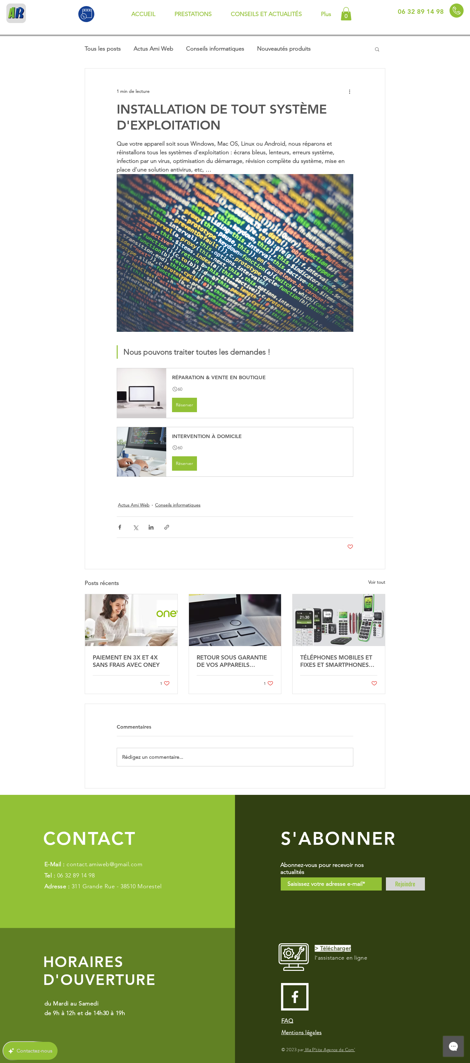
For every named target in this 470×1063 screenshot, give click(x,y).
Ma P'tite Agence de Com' (329, 1049)
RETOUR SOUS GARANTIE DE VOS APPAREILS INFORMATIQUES (232, 661)
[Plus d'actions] (349, 91)
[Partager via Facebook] (120, 527)
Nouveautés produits (284, 48)
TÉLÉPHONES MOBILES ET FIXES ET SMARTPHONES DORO (336, 661)
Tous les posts (103, 48)
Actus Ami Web (153, 48)
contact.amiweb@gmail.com (104, 864)
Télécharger (334, 948)
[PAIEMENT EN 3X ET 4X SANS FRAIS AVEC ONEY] (131, 620)
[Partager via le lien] (167, 527)
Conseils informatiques (215, 48)
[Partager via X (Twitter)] (135, 527)
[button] (346, 13)
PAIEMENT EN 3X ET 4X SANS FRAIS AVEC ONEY (126, 661)
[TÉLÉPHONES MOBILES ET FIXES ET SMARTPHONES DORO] (339, 620)
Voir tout (376, 582)
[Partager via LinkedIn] (151, 527)
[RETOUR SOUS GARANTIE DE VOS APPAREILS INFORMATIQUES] (235, 620)
